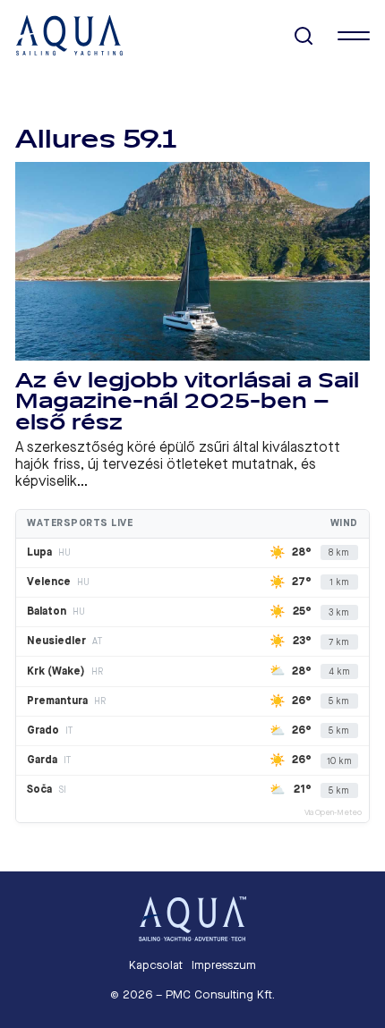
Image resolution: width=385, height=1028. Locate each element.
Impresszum (224, 965)
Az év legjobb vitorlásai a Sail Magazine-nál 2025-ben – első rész (187, 402)
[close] (354, 36)
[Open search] (304, 36)
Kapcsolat (156, 965)
